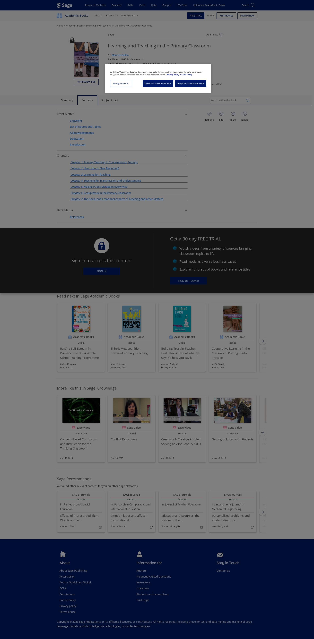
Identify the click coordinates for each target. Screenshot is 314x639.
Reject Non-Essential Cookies (158, 83)
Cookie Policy (186, 74)
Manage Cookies (121, 83)
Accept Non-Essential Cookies (191, 83)
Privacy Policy (173, 74)
